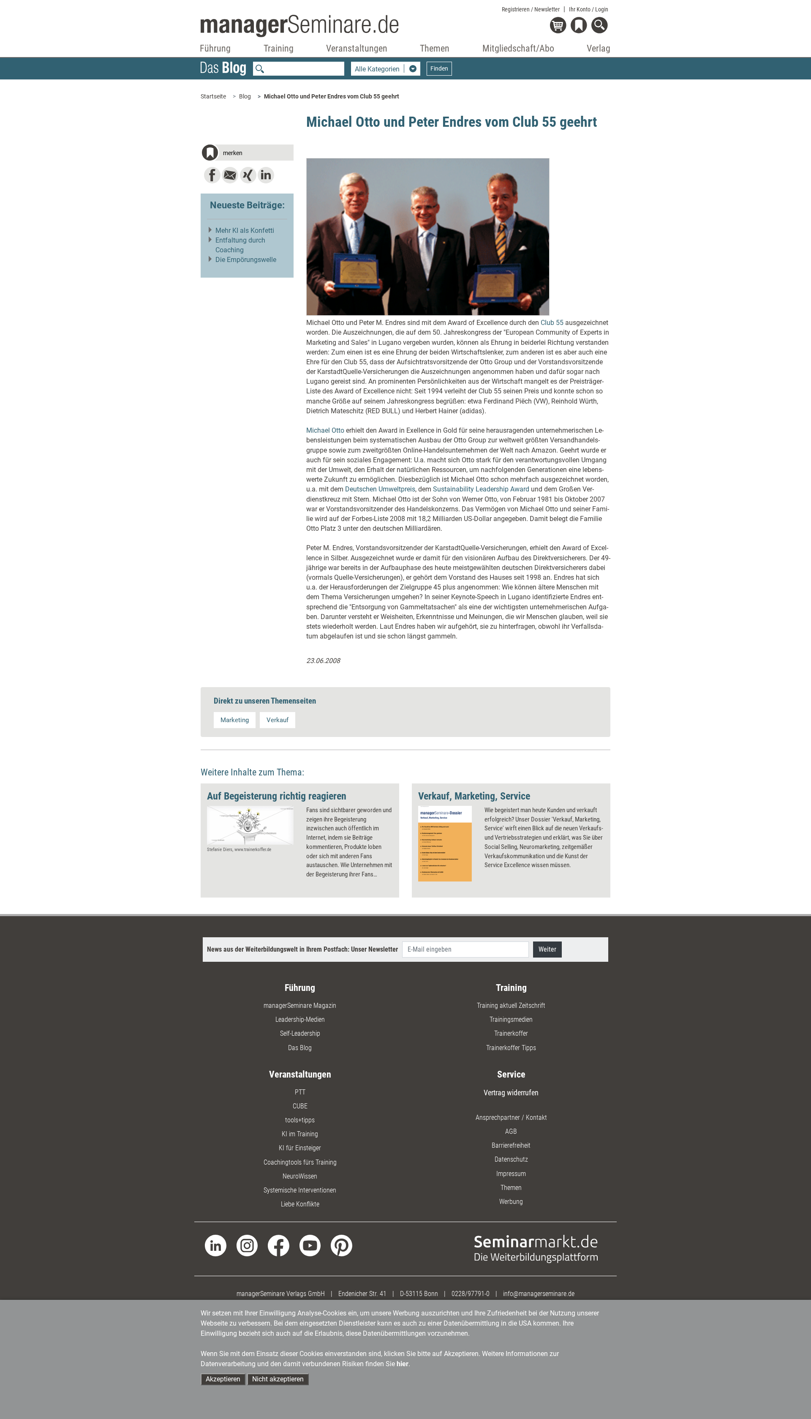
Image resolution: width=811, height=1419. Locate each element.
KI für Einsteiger (300, 1148)
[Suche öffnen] (600, 26)
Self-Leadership (300, 1033)
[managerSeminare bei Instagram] (247, 1245)
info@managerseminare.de (538, 1294)
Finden (439, 68)
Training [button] (279, 48)
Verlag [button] (598, 48)
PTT (300, 1092)
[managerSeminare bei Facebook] (279, 1245)
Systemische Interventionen (300, 1190)
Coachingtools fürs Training (300, 1162)
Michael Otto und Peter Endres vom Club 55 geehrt (331, 96)
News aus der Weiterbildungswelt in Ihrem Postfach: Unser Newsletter (302, 949)
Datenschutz (511, 1159)
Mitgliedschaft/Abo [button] (518, 48)
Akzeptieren (223, 1379)
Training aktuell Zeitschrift (511, 1005)
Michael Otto (325, 430)
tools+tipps (300, 1120)
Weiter (547, 949)
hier (402, 1364)
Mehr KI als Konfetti (244, 230)
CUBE (300, 1106)
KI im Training (300, 1134)
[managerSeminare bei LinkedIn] (216, 1245)
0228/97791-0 (471, 1294)
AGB (511, 1131)
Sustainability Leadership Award (481, 489)
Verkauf (277, 720)
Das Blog (300, 1048)
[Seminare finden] (536, 1248)
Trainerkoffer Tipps (511, 1048)
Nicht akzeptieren (278, 1379)
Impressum (511, 1174)
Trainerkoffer (511, 1033)
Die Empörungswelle (245, 260)
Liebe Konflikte (300, 1204)
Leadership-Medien (300, 1019)
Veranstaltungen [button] (356, 48)
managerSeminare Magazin (300, 1005)
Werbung (511, 1202)
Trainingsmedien (511, 1019)
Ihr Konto (588, 9)
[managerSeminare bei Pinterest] (342, 1245)
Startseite (213, 96)
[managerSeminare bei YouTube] (310, 1245)
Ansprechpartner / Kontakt (511, 1117)
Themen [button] (434, 48)
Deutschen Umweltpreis (380, 489)
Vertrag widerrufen (511, 1092)
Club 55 (552, 323)
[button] (247, 153)
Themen (511, 1188)
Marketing (234, 720)
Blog (245, 96)
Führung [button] (215, 48)
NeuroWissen (300, 1176)
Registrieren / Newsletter (531, 9)
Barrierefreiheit (511, 1145)
